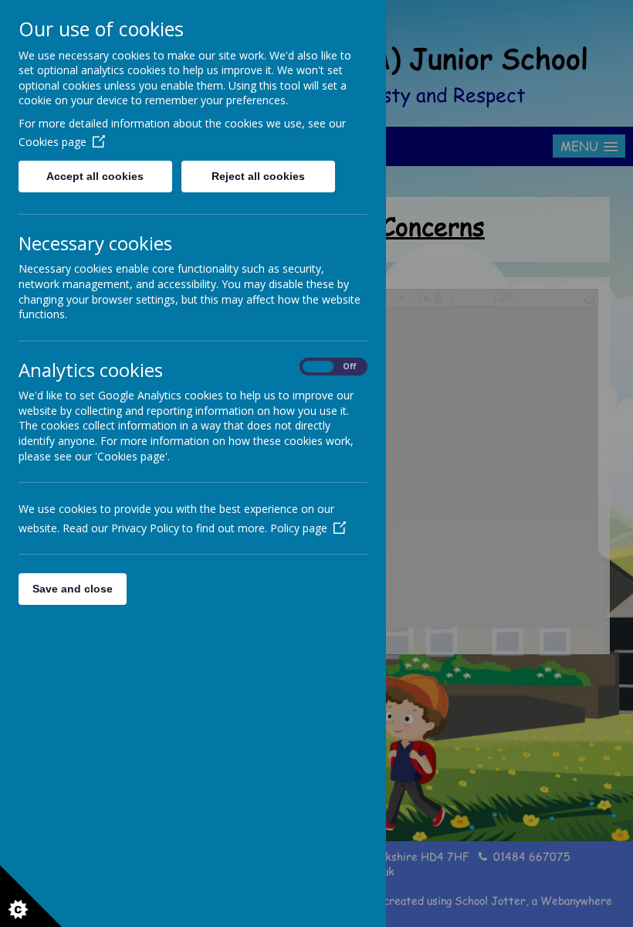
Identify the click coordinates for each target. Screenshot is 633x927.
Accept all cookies (95, 176)
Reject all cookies (258, 176)
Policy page (298, 528)
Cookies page (52, 141)
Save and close (72, 588)
